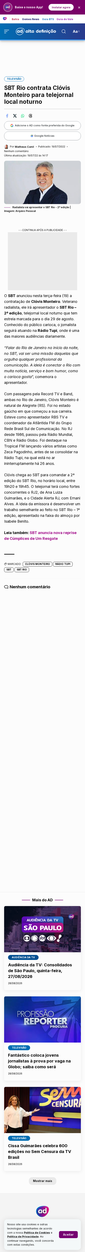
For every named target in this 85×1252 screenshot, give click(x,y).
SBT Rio (22, 569)
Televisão (14, 78)
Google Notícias (44, 135)
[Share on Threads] (30, 115)
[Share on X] (15, 115)
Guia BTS (48, 19)
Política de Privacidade (23, 1236)
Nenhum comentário (16, 151)
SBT (8, 569)
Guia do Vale (65, 19)
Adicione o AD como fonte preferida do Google (44, 125)
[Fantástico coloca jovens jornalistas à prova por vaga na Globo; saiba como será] (42, 1019)
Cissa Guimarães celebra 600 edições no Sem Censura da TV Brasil (39, 1151)
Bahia (15, 19)
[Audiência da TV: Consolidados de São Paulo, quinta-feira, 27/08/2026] (42, 929)
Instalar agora (61, 7)
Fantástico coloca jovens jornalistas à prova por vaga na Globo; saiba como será (39, 1061)
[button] (68, 1234)
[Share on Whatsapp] (23, 115)
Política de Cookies (37, 1232)
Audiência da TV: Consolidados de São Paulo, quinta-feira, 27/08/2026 (40, 970)
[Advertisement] (42, 55)
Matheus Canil (24, 146)
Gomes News (30, 19)
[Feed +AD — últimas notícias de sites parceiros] (6, 19)
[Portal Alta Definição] (42, 1211)
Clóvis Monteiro (37, 564)
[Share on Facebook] (7, 115)
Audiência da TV (23, 957)
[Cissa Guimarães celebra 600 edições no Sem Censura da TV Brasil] (42, 1110)
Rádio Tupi (62, 564)
